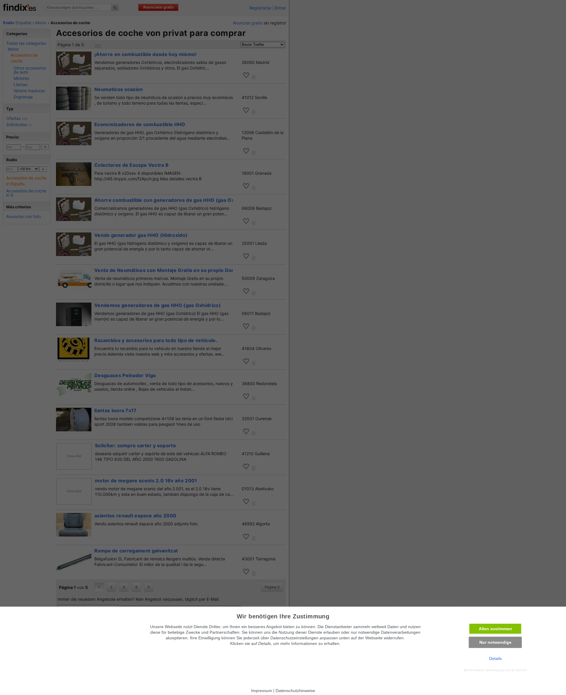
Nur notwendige (495, 642)
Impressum (261, 690)
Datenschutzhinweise (295, 690)
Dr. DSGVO (519, 670)
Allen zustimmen (495, 628)
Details (495, 658)
